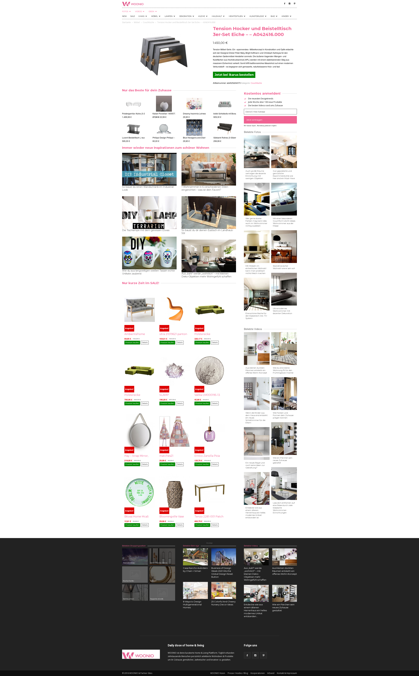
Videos (138, 11)
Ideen (151, 11)
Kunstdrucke (257, 16)
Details (145, 342)
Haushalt (217, 16)
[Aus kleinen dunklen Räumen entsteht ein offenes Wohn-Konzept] (284, 556)
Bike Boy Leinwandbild (193, 113)
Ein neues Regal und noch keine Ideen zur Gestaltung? (255, 465)
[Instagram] (289, 4)
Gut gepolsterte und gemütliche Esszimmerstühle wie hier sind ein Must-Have (284, 175)
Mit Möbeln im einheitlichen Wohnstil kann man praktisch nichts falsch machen (256, 269)
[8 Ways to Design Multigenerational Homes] (195, 590)
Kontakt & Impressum (287, 673)
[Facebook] (284, 4)
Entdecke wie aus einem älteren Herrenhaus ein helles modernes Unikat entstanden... (255, 610)
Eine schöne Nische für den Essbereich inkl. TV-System (256, 315)
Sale (132, 16)
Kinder (285, 16)
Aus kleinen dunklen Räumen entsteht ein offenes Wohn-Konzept (256, 370)
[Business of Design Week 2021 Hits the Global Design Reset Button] (223, 556)
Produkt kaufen (132, 342)
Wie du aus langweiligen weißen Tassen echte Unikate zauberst (148, 272)
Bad (273, 16)
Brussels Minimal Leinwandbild (197, 137)
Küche (201, 16)
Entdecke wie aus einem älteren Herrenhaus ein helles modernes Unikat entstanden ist (255, 512)
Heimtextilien (236, 16)
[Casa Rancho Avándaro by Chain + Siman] (195, 556)
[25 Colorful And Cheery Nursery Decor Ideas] (223, 590)
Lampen (169, 16)
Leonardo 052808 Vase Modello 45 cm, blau (172, 137)
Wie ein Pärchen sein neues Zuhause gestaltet (282, 460)
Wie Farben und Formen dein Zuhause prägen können (283, 415)
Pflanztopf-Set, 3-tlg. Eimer (164, 113)
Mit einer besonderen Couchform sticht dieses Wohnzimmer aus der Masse (284, 222)
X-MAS (141, 16)
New (124, 16)
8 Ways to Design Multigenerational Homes (192, 604)
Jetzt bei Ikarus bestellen (234, 75)
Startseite (126, 22)
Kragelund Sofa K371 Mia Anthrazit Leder (231, 113)
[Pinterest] (294, 4)
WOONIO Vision (217, 673)
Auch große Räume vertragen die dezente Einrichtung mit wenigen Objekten (256, 175)
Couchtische (148, 22)
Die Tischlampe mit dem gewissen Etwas (145, 230)
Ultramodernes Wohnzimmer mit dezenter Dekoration (282, 311)
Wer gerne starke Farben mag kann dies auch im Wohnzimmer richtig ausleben (256, 222)
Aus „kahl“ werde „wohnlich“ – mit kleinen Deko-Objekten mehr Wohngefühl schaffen (206, 275)
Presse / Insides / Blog (238, 673)
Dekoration (185, 16)
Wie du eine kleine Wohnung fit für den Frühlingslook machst (283, 370)
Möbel (154, 16)
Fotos (125, 11)
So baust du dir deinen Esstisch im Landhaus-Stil (207, 232)
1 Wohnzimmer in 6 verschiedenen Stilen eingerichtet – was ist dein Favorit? (205, 188)
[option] (133, 119)
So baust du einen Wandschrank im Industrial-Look (148, 188)
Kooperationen (258, 673)
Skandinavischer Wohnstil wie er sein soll (284, 267)
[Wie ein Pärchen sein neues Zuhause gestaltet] (284, 593)
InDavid (270, 673)
